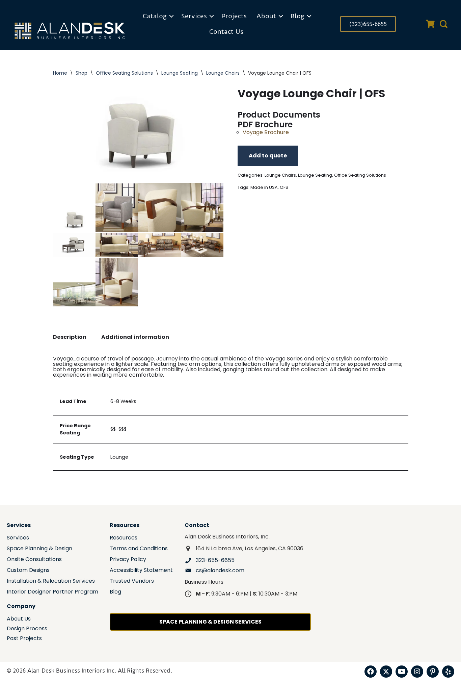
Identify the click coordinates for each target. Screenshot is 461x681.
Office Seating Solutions (124, 73)
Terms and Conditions (139, 549)
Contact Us (226, 31)
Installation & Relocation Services (51, 581)
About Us (19, 619)
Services (194, 16)
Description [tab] (69, 337)
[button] (171, 16)
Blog (297, 16)
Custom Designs (28, 571)
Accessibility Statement (141, 571)
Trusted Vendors (132, 581)
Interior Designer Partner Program (52, 592)
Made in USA (264, 187)
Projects (234, 16)
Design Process (27, 629)
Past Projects (24, 639)
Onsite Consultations (34, 560)
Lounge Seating (179, 73)
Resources (123, 538)
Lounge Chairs (223, 73)
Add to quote (268, 155)
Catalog (155, 16)
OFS (284, 187)
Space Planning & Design (39, 549)
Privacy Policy (128, 560)
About (266, 16)
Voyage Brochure (266, 132)
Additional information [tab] (135, 337)
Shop (81, 73)
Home (60, 73)
